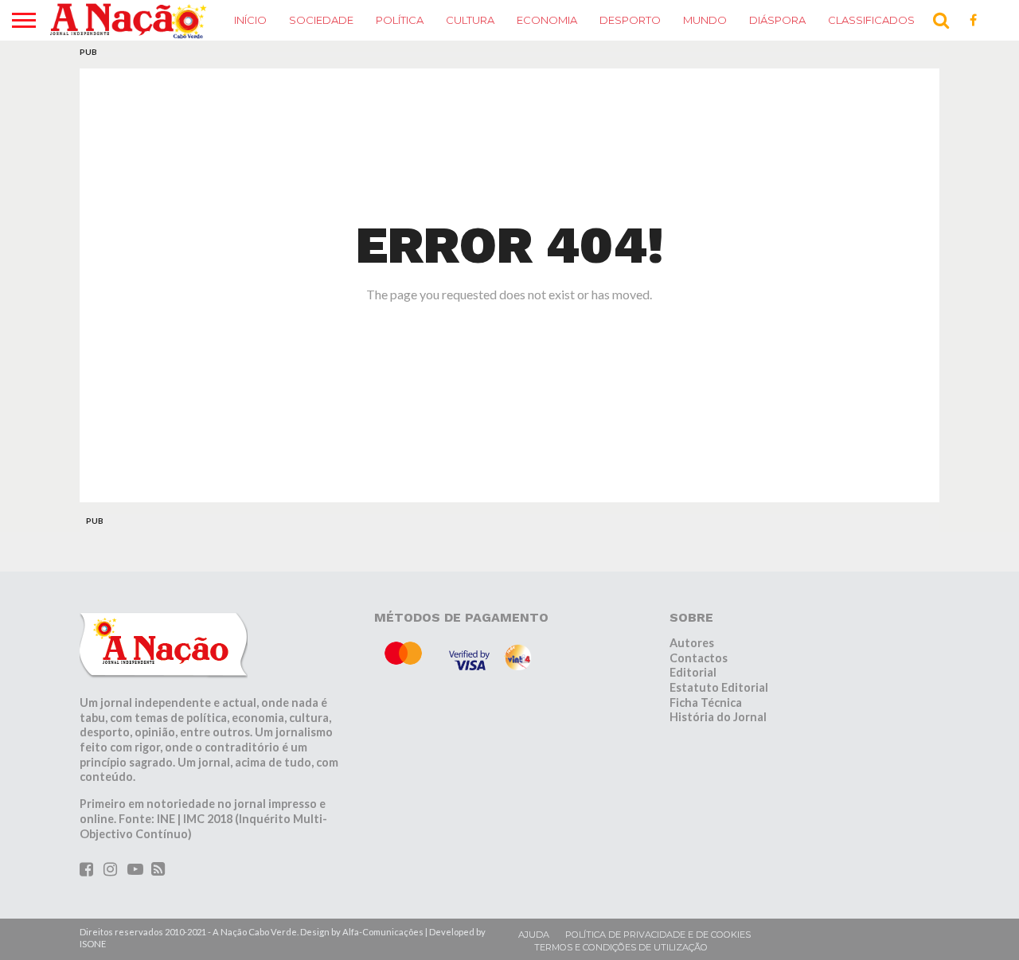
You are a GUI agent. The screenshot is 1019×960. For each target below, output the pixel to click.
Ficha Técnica (706, 702)
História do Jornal (718, 717)
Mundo (705, 20)
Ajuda (533, 934)
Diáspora (777, 20)
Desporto (630, 20)
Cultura (470, 20)
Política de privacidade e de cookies (658, 934)
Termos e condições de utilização (621, 947)
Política (400, 20)
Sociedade (321, 20)
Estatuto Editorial (719, 687)
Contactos (699, 658)
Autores (692, 643)
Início (250, 20)
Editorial (693, 672)
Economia (547, 20)
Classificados (871, 20)
